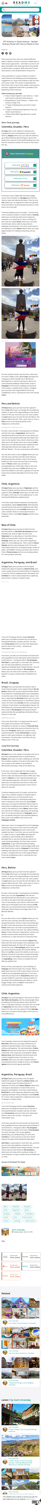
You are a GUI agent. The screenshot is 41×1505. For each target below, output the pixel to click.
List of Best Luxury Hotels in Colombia (22, 1323)
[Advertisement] (20, 609)
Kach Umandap (13, 1321)
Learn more (30, 1499)
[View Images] (8, 1192)
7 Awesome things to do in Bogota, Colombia (21, 1384)
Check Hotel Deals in (21, 153)
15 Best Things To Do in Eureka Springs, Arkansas (23, 1430)
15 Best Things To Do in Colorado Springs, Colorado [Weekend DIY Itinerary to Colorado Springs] (20, 1463)
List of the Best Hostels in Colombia (21, 1353)
